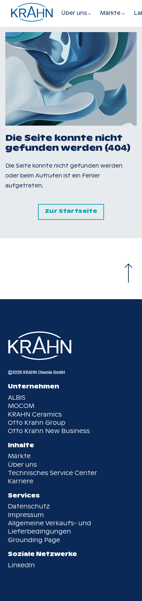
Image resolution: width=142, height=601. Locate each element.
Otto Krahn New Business (49, 431)
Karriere (20, 481)
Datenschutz (29, 506)
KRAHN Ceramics (35, 414)
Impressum (26, 515)
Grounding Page (34, 540)
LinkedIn (21, 565)
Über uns (22, 464)
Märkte (19, 456)
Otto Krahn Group (36, 422)
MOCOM (21, 406)
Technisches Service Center (52, 473)
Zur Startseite (71, 211)
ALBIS (16, 397)
